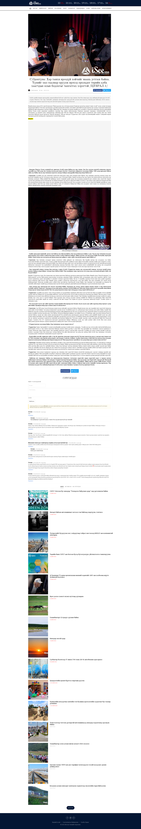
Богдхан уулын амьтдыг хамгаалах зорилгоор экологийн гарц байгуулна (78, 786)
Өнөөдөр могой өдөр (57, 638)
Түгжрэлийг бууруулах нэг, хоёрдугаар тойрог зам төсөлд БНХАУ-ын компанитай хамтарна (81, 534)
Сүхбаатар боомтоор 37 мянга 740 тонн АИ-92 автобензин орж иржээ (76, 659)
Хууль (88, 8)
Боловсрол (71, 8)
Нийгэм (50, 8)
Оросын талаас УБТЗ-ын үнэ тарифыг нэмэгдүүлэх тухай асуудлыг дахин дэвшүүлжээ (78, 765)
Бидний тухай (56, 822)
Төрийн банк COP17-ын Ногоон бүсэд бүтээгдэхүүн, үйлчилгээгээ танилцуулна (80, 554)
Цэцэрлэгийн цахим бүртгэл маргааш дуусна (67, 681)
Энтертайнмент (107, 8)
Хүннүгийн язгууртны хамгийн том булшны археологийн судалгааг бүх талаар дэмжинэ (80, 702)
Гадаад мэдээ (80, 8)
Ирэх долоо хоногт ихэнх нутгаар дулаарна (66, 596)
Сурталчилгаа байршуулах (70, 822)
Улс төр (35, 8)
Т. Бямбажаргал (34, 90)
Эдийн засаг (42, 8)
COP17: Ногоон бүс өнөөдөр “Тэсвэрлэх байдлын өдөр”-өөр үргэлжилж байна (79, 491)
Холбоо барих (85, 822)
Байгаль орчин (95, 8)
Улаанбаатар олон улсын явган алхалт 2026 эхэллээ (69, 744)
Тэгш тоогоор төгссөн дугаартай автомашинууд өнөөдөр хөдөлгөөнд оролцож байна (79, 723)
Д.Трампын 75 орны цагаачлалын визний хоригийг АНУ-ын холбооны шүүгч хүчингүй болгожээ (79, 576)
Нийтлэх (31, 401)
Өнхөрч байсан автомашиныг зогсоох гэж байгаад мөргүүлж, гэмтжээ (76, 512)
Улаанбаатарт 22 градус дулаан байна (64, 617)
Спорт (65, 8)
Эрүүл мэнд (57, 8)
